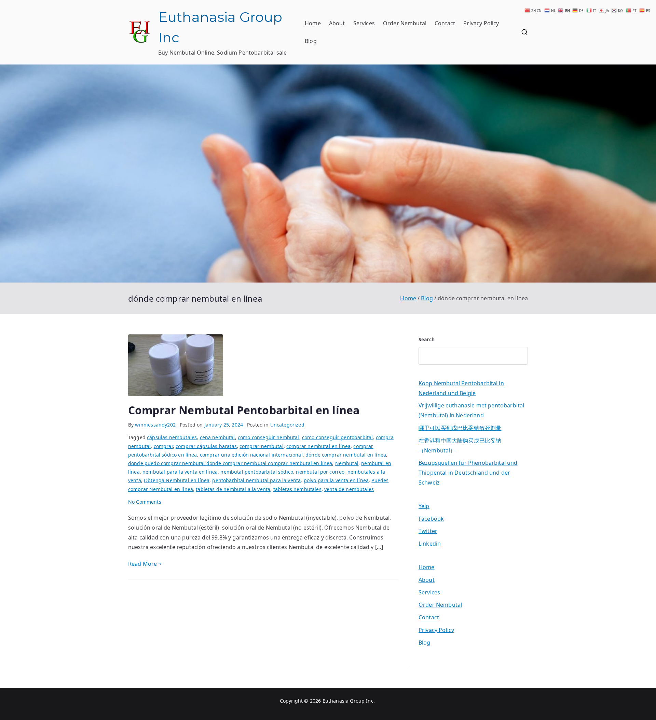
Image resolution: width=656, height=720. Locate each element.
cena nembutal (217, 437)
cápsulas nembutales (172, 437)
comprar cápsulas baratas (206, 446)
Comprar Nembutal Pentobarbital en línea (243, 410)
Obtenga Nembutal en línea (176, 480)
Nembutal (346, 463)
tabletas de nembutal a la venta (233, 489)
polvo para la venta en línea (336, 480)
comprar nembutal (262, 446)
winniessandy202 (155, 424)
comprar (163, 446)
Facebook (431, 518)
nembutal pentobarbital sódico (256, 472)
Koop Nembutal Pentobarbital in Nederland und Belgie (461, 388)
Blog (311, 41)
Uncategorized (287, 424)
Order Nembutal (404, 23)
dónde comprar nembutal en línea (345, 454)
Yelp (424, 506)
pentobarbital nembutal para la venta (256, 480)
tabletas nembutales (297, 489)
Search (427, 339)
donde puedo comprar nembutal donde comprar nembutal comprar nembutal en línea (230, 463)
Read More (142, 563)
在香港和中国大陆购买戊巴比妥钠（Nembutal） (460, 445)
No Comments (144, 502)
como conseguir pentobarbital (337, 437)
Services (364, 23)
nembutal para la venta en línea (180, 472)
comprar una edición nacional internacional (251, 454)
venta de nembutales (349, 489)
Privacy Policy (481, 23)
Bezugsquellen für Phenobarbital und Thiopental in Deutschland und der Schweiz (468, 472)
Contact (445, 23)
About (337, 23)
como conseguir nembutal (268, 437)
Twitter (428, 531)
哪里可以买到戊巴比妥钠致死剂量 (460, 428)
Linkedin (430, 543)
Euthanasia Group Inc (348, 700)
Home (313, 23)
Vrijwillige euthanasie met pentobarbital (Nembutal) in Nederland (471, 410)
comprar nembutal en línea (318, 446)
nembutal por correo (320, 472)
